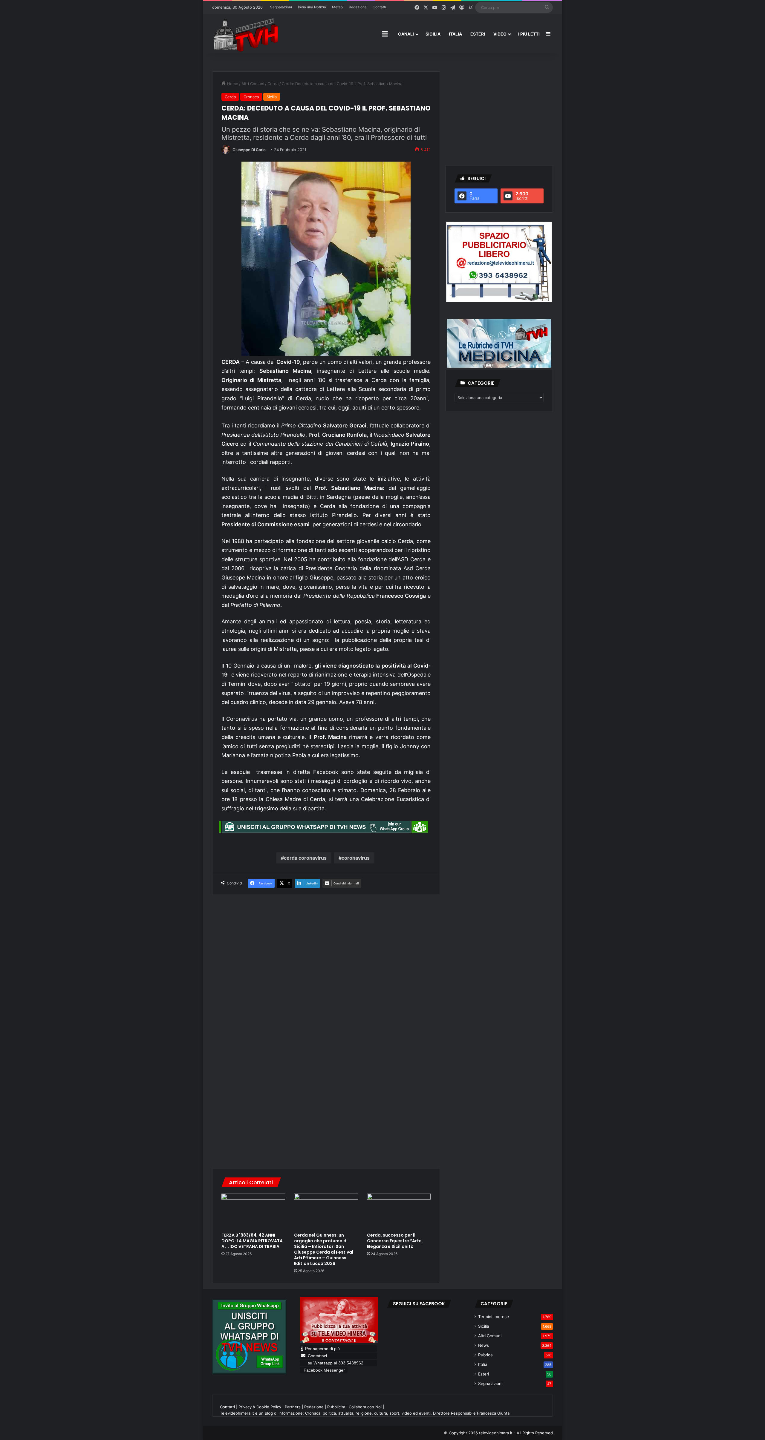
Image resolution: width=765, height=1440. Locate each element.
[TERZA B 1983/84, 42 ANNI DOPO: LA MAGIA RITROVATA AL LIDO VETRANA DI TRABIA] (253, 1211)
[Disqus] (326, 1076)
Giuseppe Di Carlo (249, 149)
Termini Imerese (493, 1316)
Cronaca (251, 96)
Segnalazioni (281, 7)
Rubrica (485, 1354)
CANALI (406, 33)
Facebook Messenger (324, 1370)
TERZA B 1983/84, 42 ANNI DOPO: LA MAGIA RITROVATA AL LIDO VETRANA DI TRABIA (252, 1240)
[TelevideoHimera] (245, 34)
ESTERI (477, 33)
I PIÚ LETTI (529, 33)
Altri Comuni (252, 83)
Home (232, 83)
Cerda (273, 83)
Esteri (483, 1374)
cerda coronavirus (305, 858)
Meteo (337, 7)
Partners (293, 1406)
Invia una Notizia (312, 7)
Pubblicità (336, 1406)
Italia (482, 1364)
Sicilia (272, 96)
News (483, 1345)
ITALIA (455, 33)
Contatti (379, 7)
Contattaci (317, 1355)
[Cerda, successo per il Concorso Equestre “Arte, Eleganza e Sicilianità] (399, 1211)
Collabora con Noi (365, 1406)
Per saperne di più (322, 1348)
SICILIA (433, 33)
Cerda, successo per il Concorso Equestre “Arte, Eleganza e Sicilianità (395, 1240)
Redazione (358, 7)
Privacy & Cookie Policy (259, 1406)
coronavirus (356, 858)
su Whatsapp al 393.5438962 (336, 1363)
